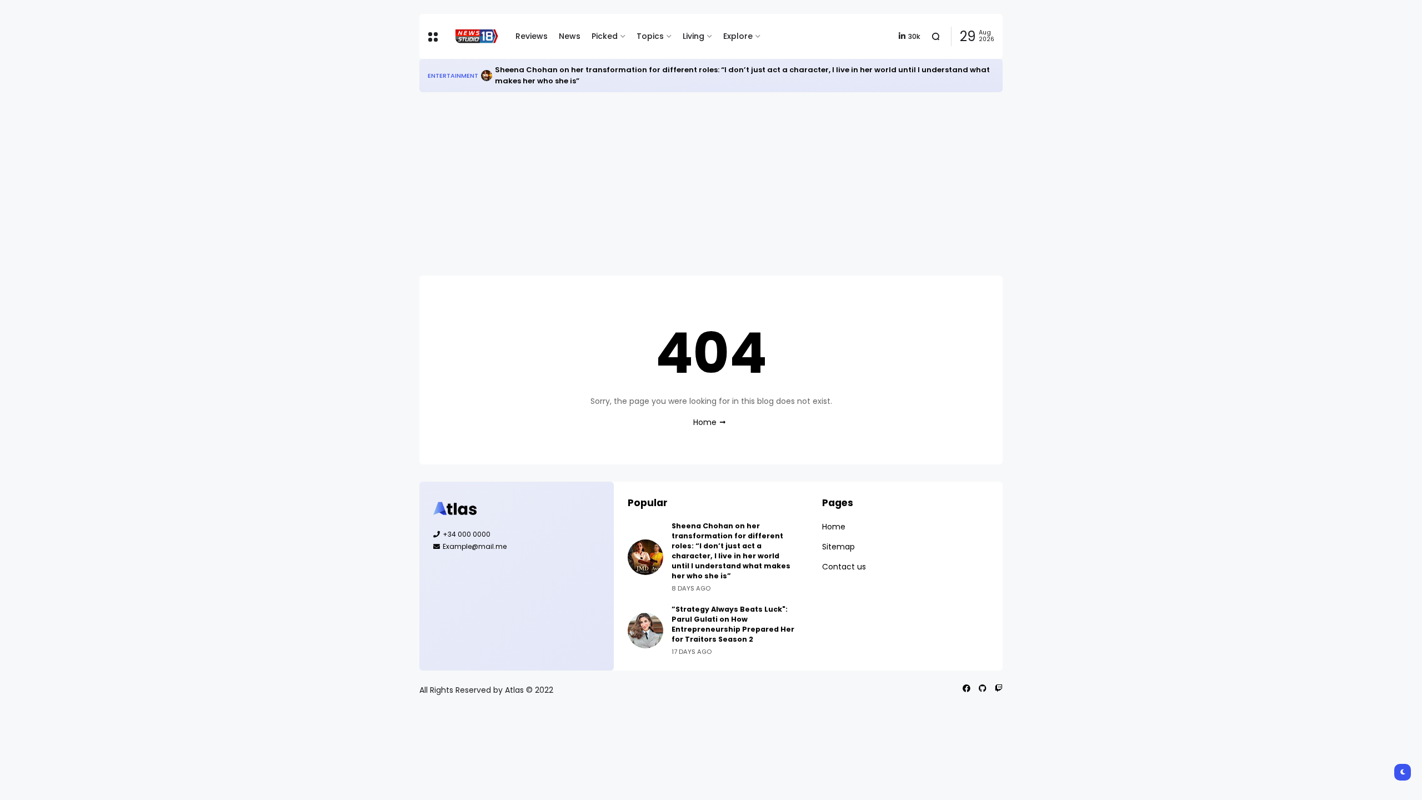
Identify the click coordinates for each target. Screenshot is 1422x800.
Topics (650, 36)
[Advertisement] (711, 184)
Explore (738, 36)
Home (705, 422)
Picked (605, 36)
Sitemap (838, 546)
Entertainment (453, 75)
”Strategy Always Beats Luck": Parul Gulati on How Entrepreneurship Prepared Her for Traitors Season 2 (733, 624)
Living (693, 36)
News (569, 36)
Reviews (531, 36)
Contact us (844, 566)
